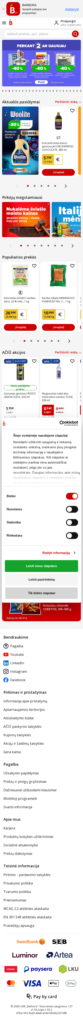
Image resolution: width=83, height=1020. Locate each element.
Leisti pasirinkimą (42, 579)
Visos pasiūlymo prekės (20, 387)
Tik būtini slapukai (41, 593)
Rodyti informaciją (56, 553)
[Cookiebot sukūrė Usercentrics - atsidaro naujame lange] (59, 423)
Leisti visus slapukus (41, 566)
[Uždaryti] (3, 9)
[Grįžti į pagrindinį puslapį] (11, 22)
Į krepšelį (58, 172)
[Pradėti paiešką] (75, 33)
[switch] (72, 509)
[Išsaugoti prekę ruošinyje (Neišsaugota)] (72, 110)
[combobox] (41, 34)
